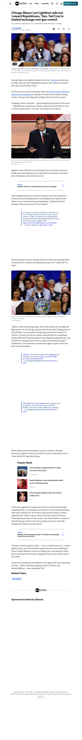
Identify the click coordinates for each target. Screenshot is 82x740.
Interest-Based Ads (15, 694)
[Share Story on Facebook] (54, 29)
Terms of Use (41, 694)
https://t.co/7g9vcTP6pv (48, 356)
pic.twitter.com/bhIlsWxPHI (33, 358)
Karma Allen (17, 28)
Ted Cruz (54, 80)
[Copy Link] (69, 29)
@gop (42, 403)
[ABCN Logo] (21, 3)
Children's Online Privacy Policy (59, 692)
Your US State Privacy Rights (42, 692)
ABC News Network (19, 692)
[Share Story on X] (59, 29)
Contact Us (41, 696)
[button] (10, 4)
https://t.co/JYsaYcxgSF (31, 223)
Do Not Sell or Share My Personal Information (58, 694)
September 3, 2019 (46, 225)
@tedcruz (26, 354)
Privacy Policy (29, 692)
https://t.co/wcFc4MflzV (48, 223)
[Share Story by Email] (64, 29)
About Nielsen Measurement (29, 694)
